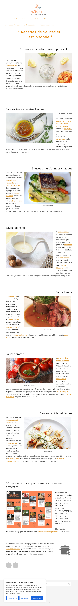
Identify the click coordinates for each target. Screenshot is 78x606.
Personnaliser (12, 598)
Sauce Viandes (47, 25)
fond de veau (14, 319)
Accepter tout (37, 598)
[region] (25, 590)
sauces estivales (11, 65)
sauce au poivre (11, 327)
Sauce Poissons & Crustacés (21, 25)
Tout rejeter (25, 598)
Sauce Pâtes (43, 19)
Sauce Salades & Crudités (20, 19)
